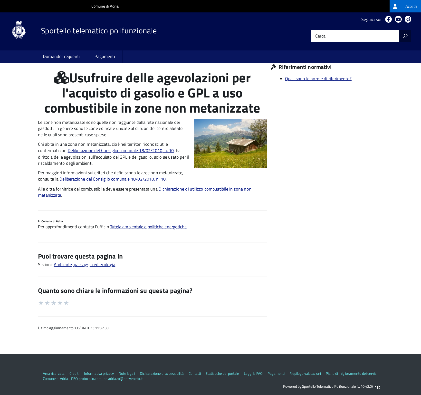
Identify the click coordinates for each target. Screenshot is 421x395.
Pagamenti (105, 56)
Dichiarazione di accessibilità (162, 373)
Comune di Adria (105, 6)
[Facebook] (387, 19)
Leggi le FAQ (253, 373)
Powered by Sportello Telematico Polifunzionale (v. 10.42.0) (328, 386)
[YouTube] (397, 19)
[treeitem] (405, 6)
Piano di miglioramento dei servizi (351, 373)
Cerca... (321, 36)
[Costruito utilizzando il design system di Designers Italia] (377, 387)
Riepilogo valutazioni (305, 373)
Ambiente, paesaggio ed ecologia (84, 264)
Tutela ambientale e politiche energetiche (148, 226)
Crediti (74, 373)
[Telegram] (407, 19)
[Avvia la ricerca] (405, 36)
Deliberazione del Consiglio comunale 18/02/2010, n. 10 (121, 150)
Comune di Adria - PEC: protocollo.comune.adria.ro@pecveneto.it (93, 378)
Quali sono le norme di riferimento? (318, 78)
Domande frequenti (61, 56)
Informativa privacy (99, 373)
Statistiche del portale (222, 373)
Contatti (195, 373)
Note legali (127, 373)
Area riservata (54, 373)
